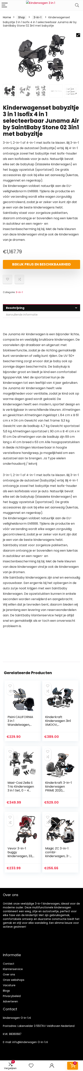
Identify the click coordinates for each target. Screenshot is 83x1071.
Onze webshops (13, 980)
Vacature (9, 985)
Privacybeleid (12, 996)
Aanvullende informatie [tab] (22, 315)
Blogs (6, 991)
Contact (8, 964)
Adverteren (10, 1001)
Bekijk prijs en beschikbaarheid (41, 264)
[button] (78, 35)
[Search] (77, 5)
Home (7, 17)
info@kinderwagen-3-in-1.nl (30, 1042)
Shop (21, 17)
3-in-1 (37, 17)
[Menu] (4, 5)
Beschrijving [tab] (15, 308)
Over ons (9, 974)
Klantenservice (13, 969)
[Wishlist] (31, 1065)
